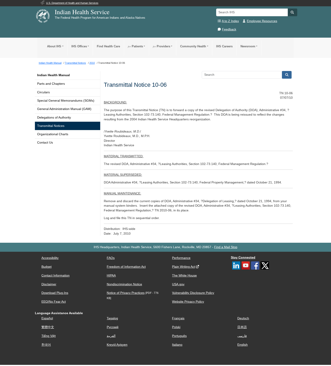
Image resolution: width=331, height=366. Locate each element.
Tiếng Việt (48, 336)
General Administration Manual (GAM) (64, 109)
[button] (292, 12)
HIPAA (111, 275)
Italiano (177, 344)
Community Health (193, 46)
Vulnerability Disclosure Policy (193, 293)
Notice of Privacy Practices (126, 293)
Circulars (43, 92)
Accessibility (50, 258)
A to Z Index (230, 21)
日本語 (242, 327)
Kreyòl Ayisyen (117, 344)
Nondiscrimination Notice (124, 284)
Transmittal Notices (50, 126)
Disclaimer (48, 284)
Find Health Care (108, 46)
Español (47, 318)
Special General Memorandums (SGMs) (65, 100)
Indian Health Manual (53, 75)
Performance (181, 258)
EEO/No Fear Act (53, 301)
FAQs (111, 258)
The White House (184, 275)
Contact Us (45, 142)
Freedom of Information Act (126, 266)
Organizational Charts (52, 134)
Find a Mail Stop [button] (225, 247)
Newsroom (247, 46)
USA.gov (178, 284)
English (242, 344)
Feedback (229, 29)
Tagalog (112, 318)
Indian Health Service (82, 11)
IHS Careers (224, 46)
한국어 (46, 344)
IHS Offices (79, 46)
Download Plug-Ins (54, 293)
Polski (176, 327)
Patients (135, 46)
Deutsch (243, 318)
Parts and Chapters (51, 83)
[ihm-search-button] (287, 75)
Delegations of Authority (54, 117)
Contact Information (55, 275)
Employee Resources (262, 21)
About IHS (54, 46)
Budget (46, 266)
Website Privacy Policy (188, 301)
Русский (112, 327)
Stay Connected (243, 257)
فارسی (242, 336)
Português (179, 336)
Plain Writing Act (183, 266)
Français (178, 318)
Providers (161, 46)
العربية (111, 336)
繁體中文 (47, 327)
